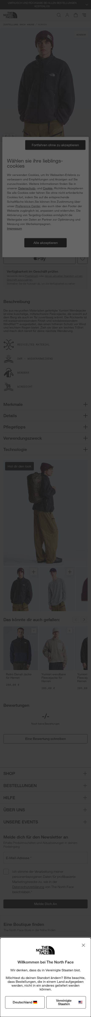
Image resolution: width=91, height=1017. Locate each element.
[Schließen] (83, 945)
